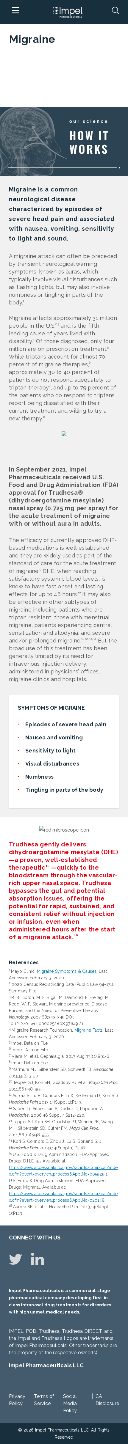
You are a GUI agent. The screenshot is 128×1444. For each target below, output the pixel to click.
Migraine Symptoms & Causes (67, 971)
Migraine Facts (88, 1030)
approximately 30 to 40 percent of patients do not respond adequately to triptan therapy (60, 380)
